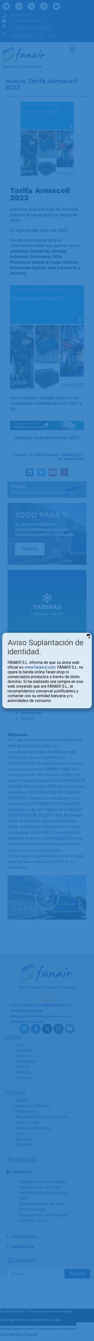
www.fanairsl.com (40, 667)
